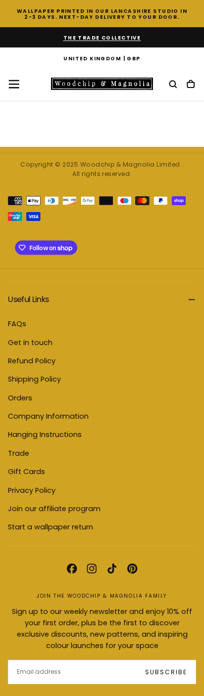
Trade (18, 453)
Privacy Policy (31, 490)
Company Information (48, 416)
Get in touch (30, 343)
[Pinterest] (132, 568)
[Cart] (191, 85)
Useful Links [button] (28, 299)
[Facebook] (72, 568)
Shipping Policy (34, 379)
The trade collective (102, 38)
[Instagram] (92, 568)
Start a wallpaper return (50, 527)
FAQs (17, 324)
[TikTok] (112, 568)
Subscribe (166, 672)
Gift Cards (26, 472)
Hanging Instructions (45, 434)
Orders (20, 398)
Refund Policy (31, 361)
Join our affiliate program (54, 509)
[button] (102, 59)
